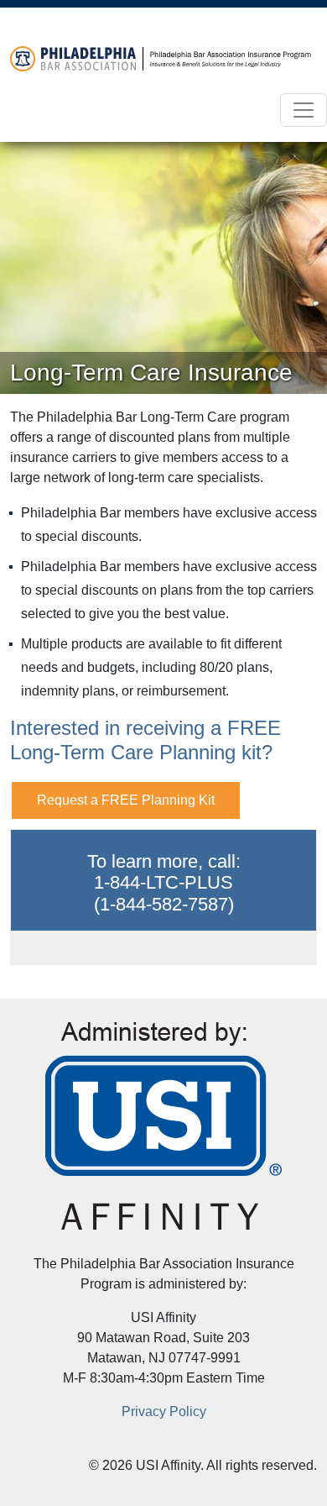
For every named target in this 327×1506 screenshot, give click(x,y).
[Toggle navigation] (303, 110)
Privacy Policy (164, 1411)
